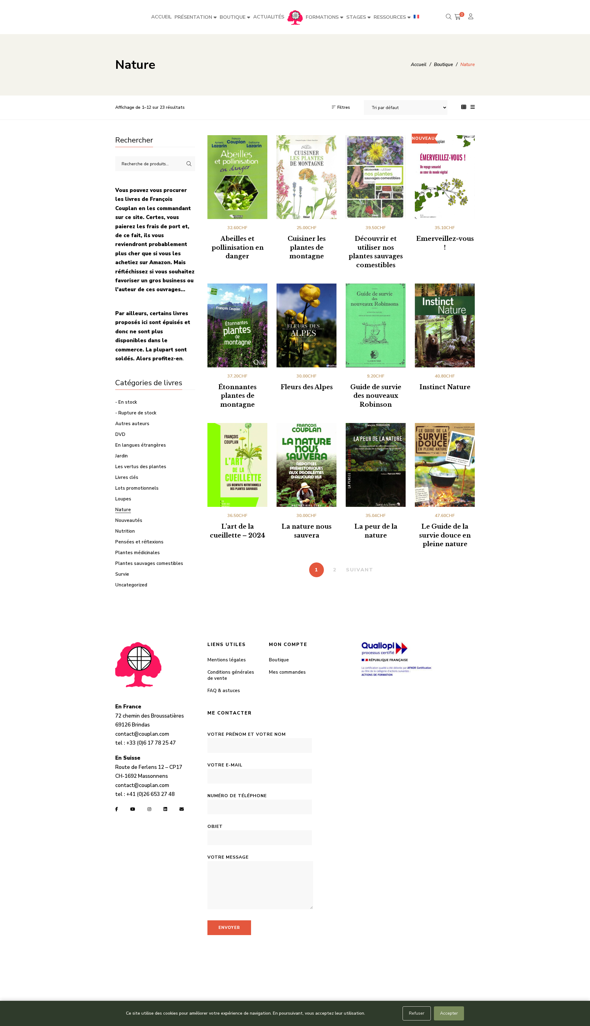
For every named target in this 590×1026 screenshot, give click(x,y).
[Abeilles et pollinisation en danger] (237, 177)
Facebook (116, 809)
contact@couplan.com (142, 734)
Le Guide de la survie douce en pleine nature (445, 535)
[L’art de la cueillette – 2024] (237, 465)
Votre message (228, 857)
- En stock (126, 402)
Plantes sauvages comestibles (149, 563)
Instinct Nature (444, 387)
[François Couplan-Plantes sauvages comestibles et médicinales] (295, 17)
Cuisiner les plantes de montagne (307, 247)
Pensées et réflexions (139, 542)
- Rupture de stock (135, 413)
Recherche (189, 163)
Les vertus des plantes (140, 467)
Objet (215, 826)
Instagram (149, 809)
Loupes (123, 499)
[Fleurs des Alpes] (306, 325)
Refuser (416, 1013)
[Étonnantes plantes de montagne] (237, 325)
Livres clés (126, 477)
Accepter (449, 1013)
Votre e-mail (224, 765)
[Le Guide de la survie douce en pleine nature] (445, 465)
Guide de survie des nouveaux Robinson (375, 396)
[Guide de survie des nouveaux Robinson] (376, 325)
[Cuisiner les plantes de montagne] (306, 177)
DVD (120, 434)
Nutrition (125, 531)
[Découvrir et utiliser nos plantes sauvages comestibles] (376, 177)
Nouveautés (128, 520)
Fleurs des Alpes (307, 387)
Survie (122, 574)
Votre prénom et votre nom (246, 734)
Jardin (121, 456)
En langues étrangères (140, 445)
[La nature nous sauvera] (306, 465)
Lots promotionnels (137, 488)
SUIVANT (359, 569)
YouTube (132, 809)
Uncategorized (131, 585)
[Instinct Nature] (445, 325)
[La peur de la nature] (376, 465)
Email (181, 809)
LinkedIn (165, 809)
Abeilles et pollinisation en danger (237, 247)
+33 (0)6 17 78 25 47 (151, 742)
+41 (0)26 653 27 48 (150, 794)
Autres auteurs (132, 424)
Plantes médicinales (137, 553)
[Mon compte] (471, 17)
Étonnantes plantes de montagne (237, 396)
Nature (123, 510)
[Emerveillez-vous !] (445, 177)
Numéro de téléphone (237, 796)
